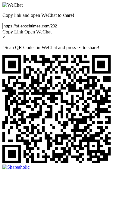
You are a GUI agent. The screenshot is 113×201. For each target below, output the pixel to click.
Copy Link (12, 31)
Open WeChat (38, 31)
